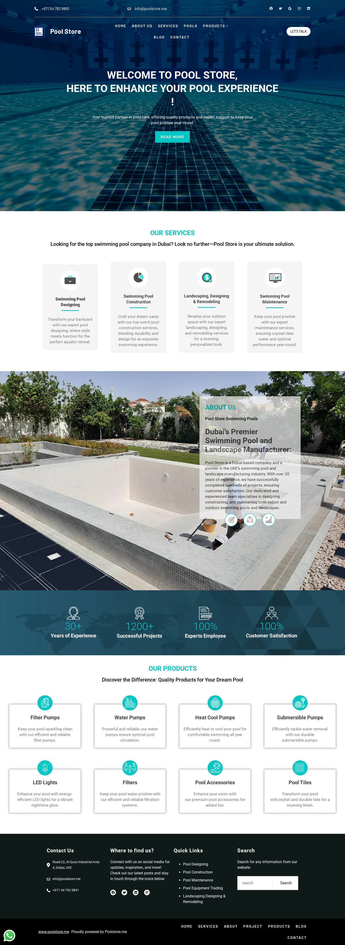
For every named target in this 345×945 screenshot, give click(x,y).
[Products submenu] (227, 26)
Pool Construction (198, 872)
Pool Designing (195, 864)
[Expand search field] (264, 31)
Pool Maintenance (198, 880)
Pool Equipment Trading (203, 888)
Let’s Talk (298, 31)
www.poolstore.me (53, 932)
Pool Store (65, 31)
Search (286, 883)
